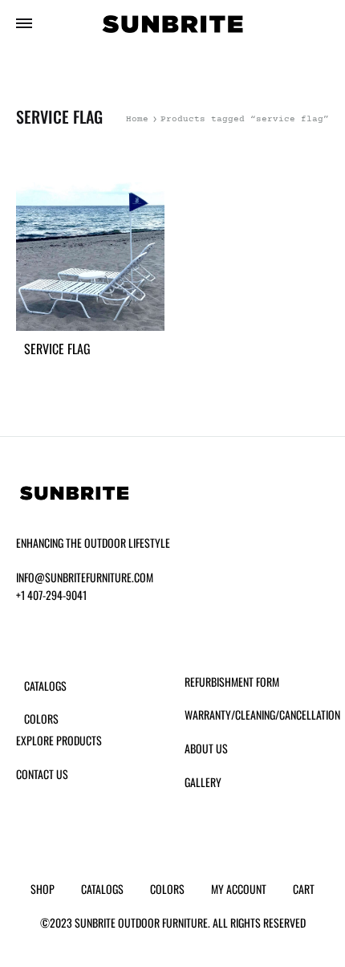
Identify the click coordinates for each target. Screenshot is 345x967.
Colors (41, 718)
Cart (304, 888)
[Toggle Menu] (24, 26)
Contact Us (42, 773)
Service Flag (57, 348)
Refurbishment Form (232, 681)
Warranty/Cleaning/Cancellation (262, 714)
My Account (238, 888)
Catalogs (45, 685)
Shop (42, 888)
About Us (206, 748)
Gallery (203, 781)
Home (137, 119)
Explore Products (59, 740)
